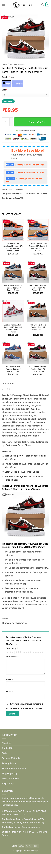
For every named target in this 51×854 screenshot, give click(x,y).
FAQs (4, 753)
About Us (6, 743)
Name (9, 679)
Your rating (12, 648)
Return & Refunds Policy (14, 768)
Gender (6, 77)
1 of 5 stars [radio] (6, 652)
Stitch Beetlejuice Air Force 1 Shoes (22, 471)
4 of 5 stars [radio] (26, 652)
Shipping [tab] (6, 389)
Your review (12, 656)
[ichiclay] (23, 4)
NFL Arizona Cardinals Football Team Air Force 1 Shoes (38, 369)
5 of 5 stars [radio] (37, 652)
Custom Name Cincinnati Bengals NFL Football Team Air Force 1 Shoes (13, 247)
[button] (3, 4)
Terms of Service (10, 778)
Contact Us (7, 748)
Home (4, 64)
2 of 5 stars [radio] (11, 652)
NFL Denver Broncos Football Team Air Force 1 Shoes (13, 287)
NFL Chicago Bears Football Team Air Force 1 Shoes (38, 327)
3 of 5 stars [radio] (18, 652)
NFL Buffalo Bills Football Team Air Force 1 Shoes (13, 369)
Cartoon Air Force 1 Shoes (36, 194)
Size (4, 90)
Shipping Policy (9, 773)
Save (5, 18)
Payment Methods (11, 758)
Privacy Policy (9, 763)
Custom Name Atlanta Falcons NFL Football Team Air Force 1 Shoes (13, 328)
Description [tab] (8, 383)
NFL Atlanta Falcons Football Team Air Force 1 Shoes (38, 287)
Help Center (8, 783)
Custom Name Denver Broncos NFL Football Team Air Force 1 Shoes (38, 247)
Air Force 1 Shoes (17, 64)
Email (9, 691)
